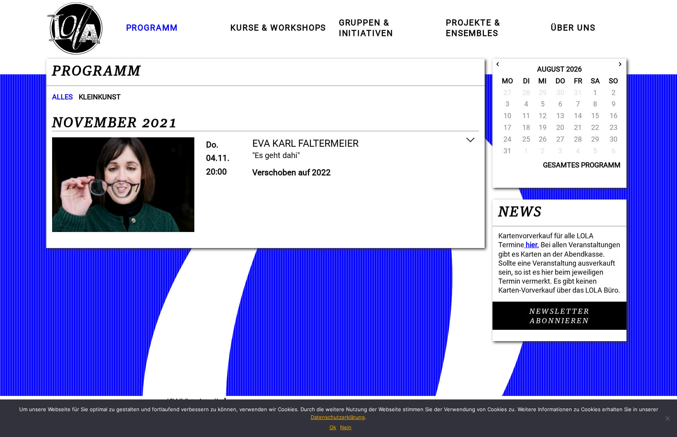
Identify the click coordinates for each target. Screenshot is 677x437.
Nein (345, 427)
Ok (332, 427)
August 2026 (559, 69)
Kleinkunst (100, 97)
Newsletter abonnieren (559, 316)
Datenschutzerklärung (338, 417)
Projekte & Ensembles (473, 28)
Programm (152, 27)
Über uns (573, 27)
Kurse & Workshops (278, 27)
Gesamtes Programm (582, 165)
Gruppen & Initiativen (366, 28)
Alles (62, 97)
